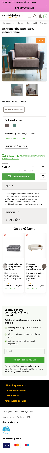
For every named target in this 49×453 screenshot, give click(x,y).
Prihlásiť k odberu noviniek (24, 359)
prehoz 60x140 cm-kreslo (16, 146)
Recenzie (11, 219)
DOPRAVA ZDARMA (24, 8)
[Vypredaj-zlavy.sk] (12, 16)
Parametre (10, 211)
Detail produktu (21, 289)
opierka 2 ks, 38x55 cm (15, 139)
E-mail (9, 351)
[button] (5, 266)
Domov (20, 23)
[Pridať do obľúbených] (43, 176)
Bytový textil (32, 23)
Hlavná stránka (8, 23)
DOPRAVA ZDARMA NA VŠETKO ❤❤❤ (19, 2)
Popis (7, 185)
